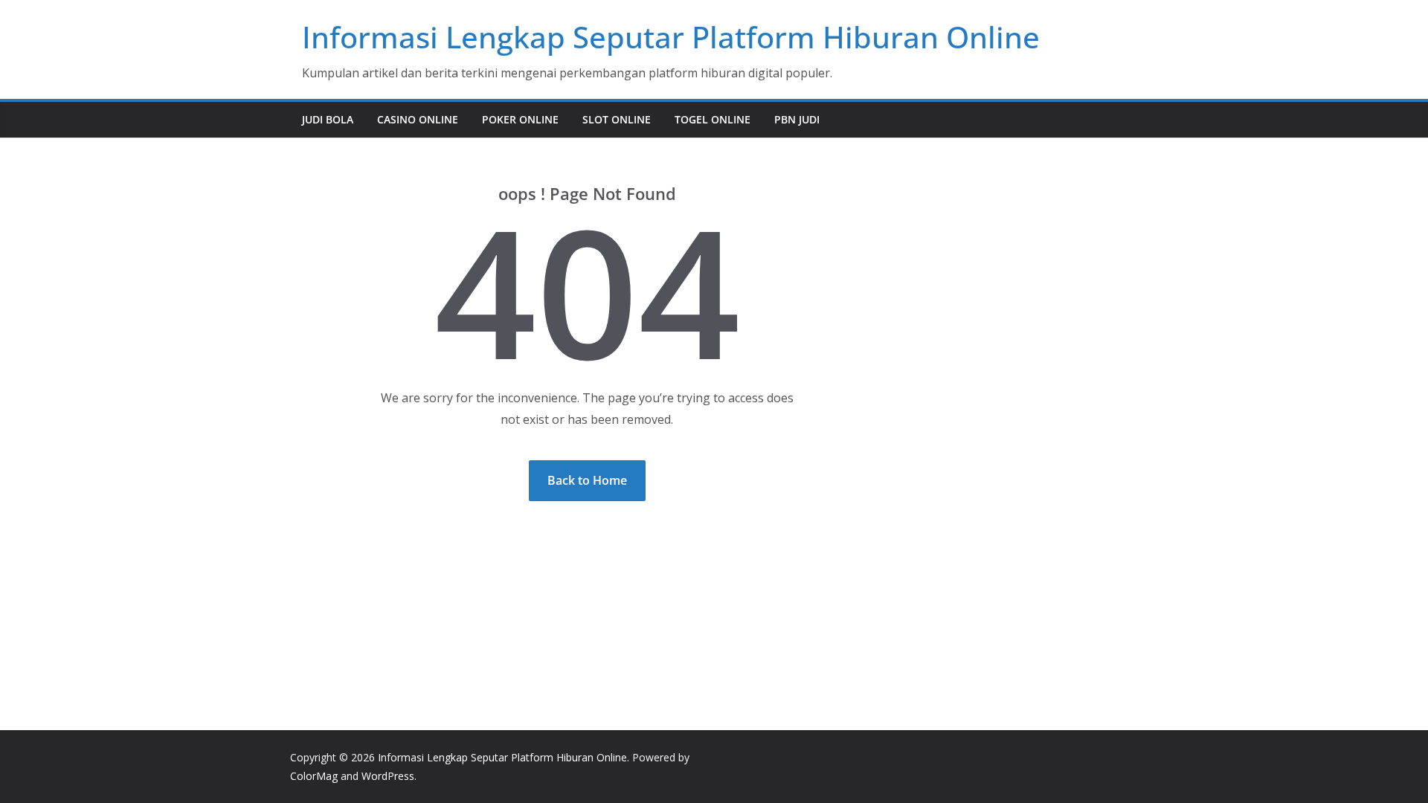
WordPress (387, 776)
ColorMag (314, 776)
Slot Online (616, 119)
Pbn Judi (797, 119)
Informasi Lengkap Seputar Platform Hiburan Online (671, 36)
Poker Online (520, 119)
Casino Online (417, 119)
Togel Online (712, 119)
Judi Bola (327, 119)
